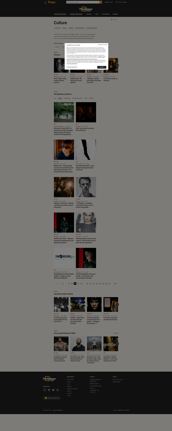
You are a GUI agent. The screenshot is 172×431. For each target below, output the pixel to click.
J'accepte (102, 67)
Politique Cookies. (101, 57)
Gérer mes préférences (71, 67)
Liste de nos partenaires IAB (72, 63)
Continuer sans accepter (102, 44)
